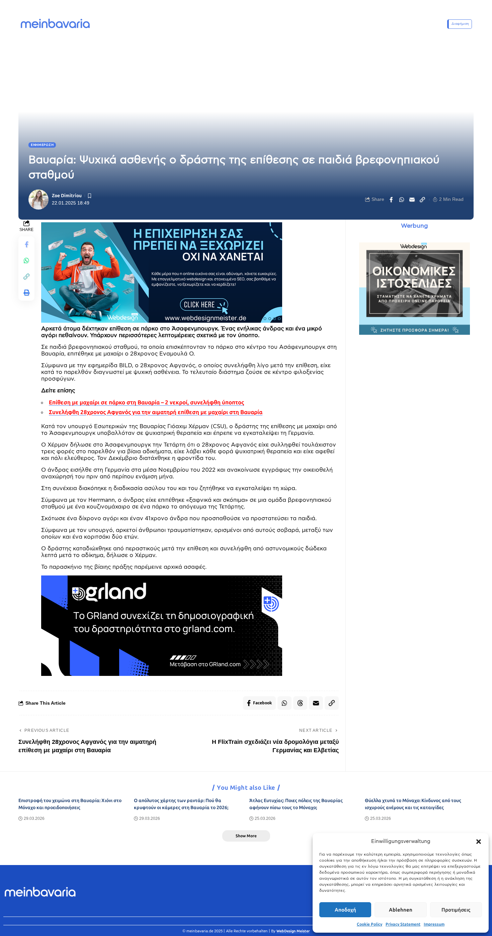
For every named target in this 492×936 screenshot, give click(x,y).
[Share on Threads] (300, 703)
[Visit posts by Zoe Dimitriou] (38, 199)
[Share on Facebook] (391, 199)
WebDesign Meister (293, 931)
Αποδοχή (345, 910)
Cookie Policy (369, 924)
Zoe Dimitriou (67, 196)
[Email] (412, 199)
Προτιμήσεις (455, 910)
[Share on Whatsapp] (401, 199)
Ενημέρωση (42, 145)
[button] (478, 841)
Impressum (434, 924)
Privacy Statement (403, 924)
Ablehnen (400, 910)
